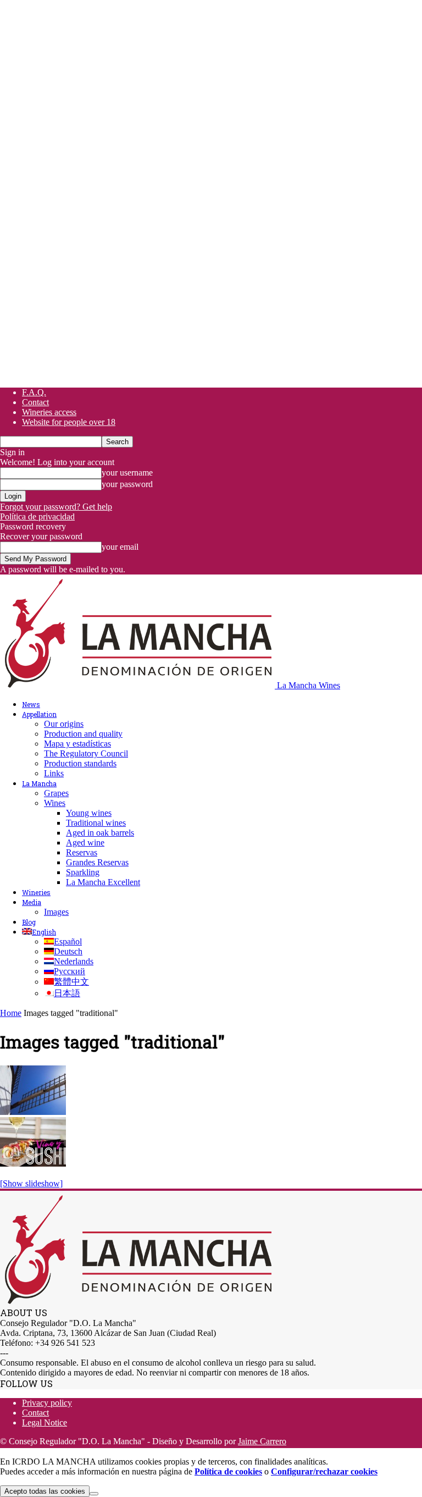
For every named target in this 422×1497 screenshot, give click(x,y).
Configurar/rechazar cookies (324, 1471)
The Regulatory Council (86, 753)
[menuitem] (39, 931)
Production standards (80, 763)
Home (10, 1013)
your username (127, 472)
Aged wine (85, 842)
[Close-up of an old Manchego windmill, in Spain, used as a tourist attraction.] (33, 1112)
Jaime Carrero (262, 1441)
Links (54, 773)
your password (127, 484)
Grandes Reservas (97, 862)
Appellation (39, 714)
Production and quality (83, 733)
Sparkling (82, 872)
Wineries (36, 892)
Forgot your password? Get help (56, 506)
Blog (29, 922)
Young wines (89, 812)
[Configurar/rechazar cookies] (94, 1493)
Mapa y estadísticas (77, 743)
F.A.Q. (34, 392)
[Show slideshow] (31, 1183)
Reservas (81, 852)
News (31, 704)
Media (31, 902)
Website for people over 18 (68, 422)
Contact (35, 402)
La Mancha (39, 783)
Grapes (56, 793)
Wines (54, 803)
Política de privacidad (37, 516)
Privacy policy (47, 1402)
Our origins (64, 723)
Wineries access (49, 412)
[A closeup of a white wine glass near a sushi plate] (33, 1163)
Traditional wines (96, 822)
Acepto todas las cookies (44, 1491)
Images (56, 911)
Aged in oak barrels (100, 832)
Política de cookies (228, 1471)
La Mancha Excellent (103, 882)
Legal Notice (44, 1422)
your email (120, 546)
